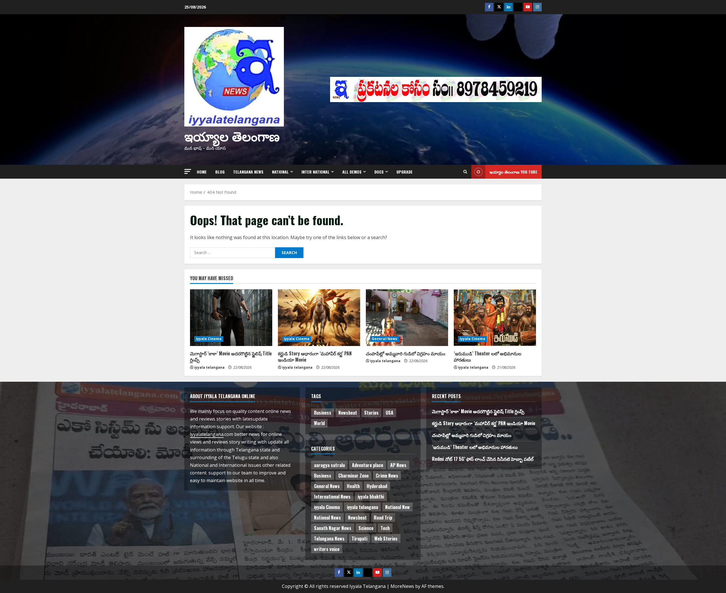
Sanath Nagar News (332, 528)
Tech (385, 528)
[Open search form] (465, 171)
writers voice (326, 549)
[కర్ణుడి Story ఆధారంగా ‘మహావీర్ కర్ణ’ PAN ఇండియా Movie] (319, 317)
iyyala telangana (209, 367)
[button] (187, 171)
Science (365, 528)
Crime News (387, 475)
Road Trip (383, 517)
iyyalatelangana (206, 434)
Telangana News (248, 172)
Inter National (315, 172)
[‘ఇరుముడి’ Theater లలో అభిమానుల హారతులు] (495, 317)
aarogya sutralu (329, 465)
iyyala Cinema (208, 338)
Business (322, 412)
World (319, 423)
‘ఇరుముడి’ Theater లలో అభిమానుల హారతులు (487, 356)
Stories (371, 412)
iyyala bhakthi (371, 496)
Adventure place (367, 465)
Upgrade (404, 172)
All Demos (352, 172)
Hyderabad (377, 486)
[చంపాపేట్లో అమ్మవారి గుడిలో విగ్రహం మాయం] (407, 317)
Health (353, 486)
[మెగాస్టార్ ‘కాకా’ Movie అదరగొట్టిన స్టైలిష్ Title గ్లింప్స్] (231, 317)
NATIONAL (280, 172)
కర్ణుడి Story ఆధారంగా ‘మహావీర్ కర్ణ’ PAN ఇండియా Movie (315, 356)
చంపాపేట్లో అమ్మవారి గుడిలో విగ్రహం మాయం (405, 353)
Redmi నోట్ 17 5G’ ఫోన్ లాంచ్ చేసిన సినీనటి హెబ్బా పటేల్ (482, 458)
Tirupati (359, 538)
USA (389, 412)
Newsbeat (347, 412)
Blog (220, 172)
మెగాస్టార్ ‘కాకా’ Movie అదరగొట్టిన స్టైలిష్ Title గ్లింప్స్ (231, 356)
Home (202, 172)
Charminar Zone (353, 475)
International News (332, 496)
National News (327, 517)
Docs (379, 172)
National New (397, 507)
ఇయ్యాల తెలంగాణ (232, 135)
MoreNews (402, 586)
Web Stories (386, 538)
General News (384, 338)
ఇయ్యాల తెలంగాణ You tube (513, 172)
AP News (398, 465)
